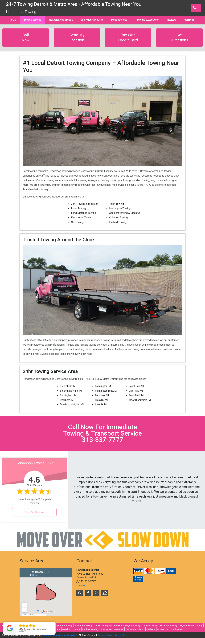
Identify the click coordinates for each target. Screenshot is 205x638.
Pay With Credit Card (128, 37)
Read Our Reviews (34, 512)
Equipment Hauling (62, 625)
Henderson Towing (21, 12)
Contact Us (162, 629)
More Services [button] (119, 20)
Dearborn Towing (71, 629)
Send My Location (77, 37)
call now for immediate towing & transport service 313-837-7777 (102, 433)
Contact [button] (189, 20)
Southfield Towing (83, 625)
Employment (177, 629)
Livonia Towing (150, 625)
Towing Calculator (134, 629)
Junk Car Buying (103, 625)
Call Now (25, 37)
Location (81, 585)
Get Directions (179, 37)
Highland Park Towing (191, 625)
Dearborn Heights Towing (127, 625)
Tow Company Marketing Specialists (60, 635)
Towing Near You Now (112, 629)
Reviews (150, 629)
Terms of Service (106, 635)
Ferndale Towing (168, 625)
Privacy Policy (121, 635)
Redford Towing (90, 629)
